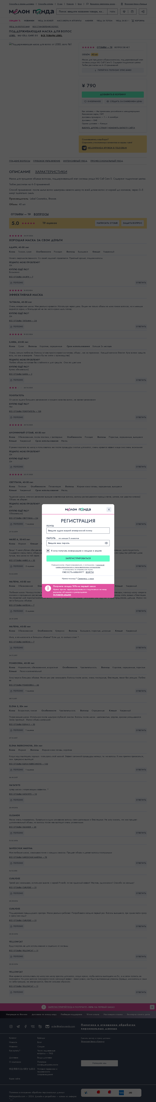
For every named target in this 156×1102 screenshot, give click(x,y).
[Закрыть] (109, 509)
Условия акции (62, 595)
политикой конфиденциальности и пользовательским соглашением (80, 566)
